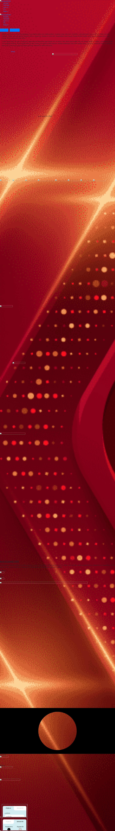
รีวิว (4, 9)
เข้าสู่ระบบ (4, 30)
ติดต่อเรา (6, 11)
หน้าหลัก (6, 3)
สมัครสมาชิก (15, 30)
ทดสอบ (13, 51)
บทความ (6, 7)
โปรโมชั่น (6, 5)
